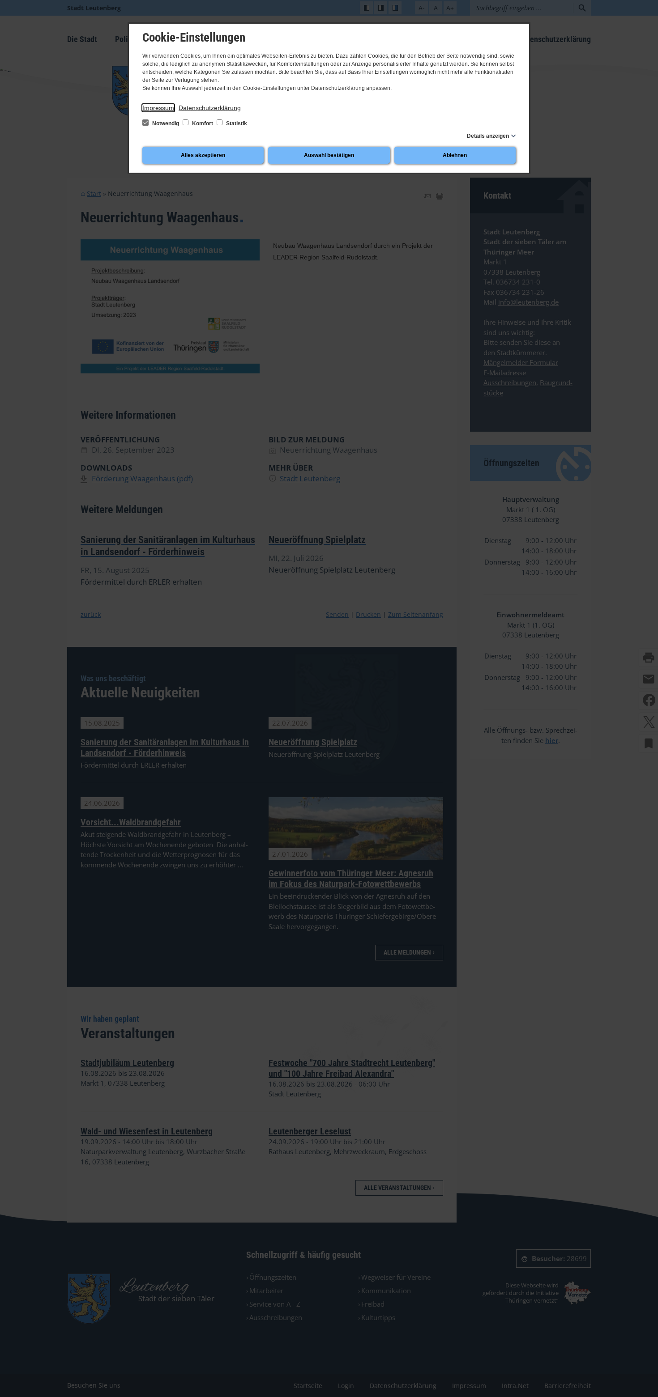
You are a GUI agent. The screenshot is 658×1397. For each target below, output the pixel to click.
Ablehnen (455, 155)
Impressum (158, 107)
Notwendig (165, 123)
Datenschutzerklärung (210, 107)
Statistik (236, 123)
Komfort (202, 123)
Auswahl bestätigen (329, 155)
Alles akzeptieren (203, 155)
